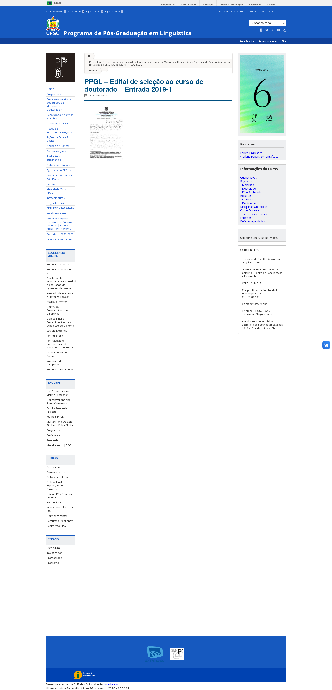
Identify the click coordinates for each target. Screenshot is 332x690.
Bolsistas (245, 196)
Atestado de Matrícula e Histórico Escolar (60, 295)
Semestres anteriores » (60, 271)
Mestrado (248, 185)
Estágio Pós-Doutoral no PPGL (59, 495)
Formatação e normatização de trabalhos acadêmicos (60, 344)
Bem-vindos (54, 467)
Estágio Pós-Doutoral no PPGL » (59, 177)
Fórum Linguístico (251, 153)
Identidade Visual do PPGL (59, 190)
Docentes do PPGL (58, 123)
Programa (53, 562)
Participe (208, 4)
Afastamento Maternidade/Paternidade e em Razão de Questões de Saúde (61, 283)
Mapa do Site (265, 11)
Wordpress (111, 684)
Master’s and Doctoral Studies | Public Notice (60, 423)
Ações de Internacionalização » (59, 130)
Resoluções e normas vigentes (60, 116)
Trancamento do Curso (57, 354)
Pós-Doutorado (252, 192)
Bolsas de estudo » (58, 165)
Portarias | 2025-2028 (60, 234)
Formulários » (55, 335)
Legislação (255, 4)
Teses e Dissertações (60, 239)
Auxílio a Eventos (57, 301)
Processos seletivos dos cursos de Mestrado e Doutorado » (59, 104)
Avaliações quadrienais (54, 158)
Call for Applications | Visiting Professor (60, 393)
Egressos (245, 217)
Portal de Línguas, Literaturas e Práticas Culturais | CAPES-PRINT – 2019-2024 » (59, 224)
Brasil (58, 3)
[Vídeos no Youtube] (272, 30)
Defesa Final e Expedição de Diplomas (55, 485)
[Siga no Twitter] (266, 30)
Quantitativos (248, 177)
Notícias (93, 70)
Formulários (54, 502)
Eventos (51, 184)
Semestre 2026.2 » (58, 264)
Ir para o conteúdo (55, 11)
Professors (53, 435)
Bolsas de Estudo (57, 477)
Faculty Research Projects (57, 410)
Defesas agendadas (252, 221)
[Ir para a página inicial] (88, 56)
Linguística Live (56, 203)
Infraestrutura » (56, 198)
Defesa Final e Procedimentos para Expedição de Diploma (60, 322)
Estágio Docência (57, 330)
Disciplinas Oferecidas (253, 207)
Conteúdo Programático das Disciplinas (57, 310)
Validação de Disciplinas (54, 362)
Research (52, 440)
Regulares (246, 181)
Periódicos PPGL (56, 213)
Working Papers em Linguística (259, 156)
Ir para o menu (76, 11)
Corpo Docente (249, 210)
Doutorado (249, 188)
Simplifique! (168, 4)
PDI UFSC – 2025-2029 (60, 208)
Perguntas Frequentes (60, 369)
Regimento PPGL (57, 526)
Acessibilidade (227, 11)
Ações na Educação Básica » (58, 139)
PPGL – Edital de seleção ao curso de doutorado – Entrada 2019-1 (143, 85)
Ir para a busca (94, 11)
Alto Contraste (246, 11)
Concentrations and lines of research (59, 401)
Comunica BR (189, 4)
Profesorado (54, 557)
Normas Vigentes (57, 516)
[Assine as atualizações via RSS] (284, 30)
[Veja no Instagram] (278, 30)
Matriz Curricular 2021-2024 (60, 509)
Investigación (54, 552)
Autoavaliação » (56, 151)
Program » (53, 430)
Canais (271, 4)
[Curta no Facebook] (261, 30)
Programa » (54, 94)
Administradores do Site (272, 41)
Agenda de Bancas (58, 146)
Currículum (53, 548)
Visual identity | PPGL (59, 445)
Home (50, 89)
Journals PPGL (55, 416)
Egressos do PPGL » (59, 170)
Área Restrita (247, 41)
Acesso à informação (231, 4)
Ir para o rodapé (114, 11)
